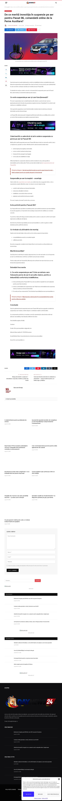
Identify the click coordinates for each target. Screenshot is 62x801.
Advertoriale (8, 11)
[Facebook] (6, 69)
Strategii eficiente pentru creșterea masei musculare (26, 658)
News (12, 7)
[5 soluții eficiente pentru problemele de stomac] (17, 410)
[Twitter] (6, 73)
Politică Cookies (37, 798)
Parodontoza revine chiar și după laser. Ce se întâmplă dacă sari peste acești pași (17, 472)
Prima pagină (7, 7)
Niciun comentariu (30, 25)
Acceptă (28, 794)
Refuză (40, 794)
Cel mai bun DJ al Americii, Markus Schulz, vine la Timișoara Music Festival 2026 (31, 622)
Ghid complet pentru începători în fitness (23, 664)
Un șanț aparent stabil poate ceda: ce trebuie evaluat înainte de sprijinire (17, 521)
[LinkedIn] (6, 77)
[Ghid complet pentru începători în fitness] (8, 666)
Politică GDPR (45, 798)
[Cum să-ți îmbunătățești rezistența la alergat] (8, 652)
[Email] (6, 85)
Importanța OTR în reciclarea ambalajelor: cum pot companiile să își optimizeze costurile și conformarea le (16, 447)
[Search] (56, 2)
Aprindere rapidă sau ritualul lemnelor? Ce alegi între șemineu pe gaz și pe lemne (43, 496)
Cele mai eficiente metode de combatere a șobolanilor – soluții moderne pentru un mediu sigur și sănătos (45, 378)
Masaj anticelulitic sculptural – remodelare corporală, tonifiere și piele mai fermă (17, 378)
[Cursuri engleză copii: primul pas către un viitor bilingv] (44, 462)
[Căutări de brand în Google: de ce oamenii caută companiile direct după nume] (8, 615)
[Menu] (6, 2)
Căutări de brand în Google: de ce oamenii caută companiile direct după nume (31, 614)
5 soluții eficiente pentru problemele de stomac (15, 421)
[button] (59, 779)
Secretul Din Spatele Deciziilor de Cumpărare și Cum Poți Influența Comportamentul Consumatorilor (44, 421)
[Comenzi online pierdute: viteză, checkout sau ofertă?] (8, 608)
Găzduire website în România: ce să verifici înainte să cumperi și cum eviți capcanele (33, 643)
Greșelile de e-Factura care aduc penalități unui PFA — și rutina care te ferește (16, 496)
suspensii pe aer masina (24, 182)
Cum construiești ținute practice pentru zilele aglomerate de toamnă (44, 446)
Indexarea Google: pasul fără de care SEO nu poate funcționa (28, 598)
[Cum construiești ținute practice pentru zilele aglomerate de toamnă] (44, 436)
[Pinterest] (6, 81)
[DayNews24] (31, 2)
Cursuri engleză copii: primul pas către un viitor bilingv (43, 472)
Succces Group (13, 25)
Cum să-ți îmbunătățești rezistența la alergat (24, 650)
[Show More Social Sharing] (38, 29)
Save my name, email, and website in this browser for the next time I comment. (28, 565)
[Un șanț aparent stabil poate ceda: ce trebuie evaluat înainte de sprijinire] (17, 510)
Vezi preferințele (53, 794)
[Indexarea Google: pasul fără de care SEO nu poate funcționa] (8, 600)
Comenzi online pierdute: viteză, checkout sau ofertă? (26, 606)
